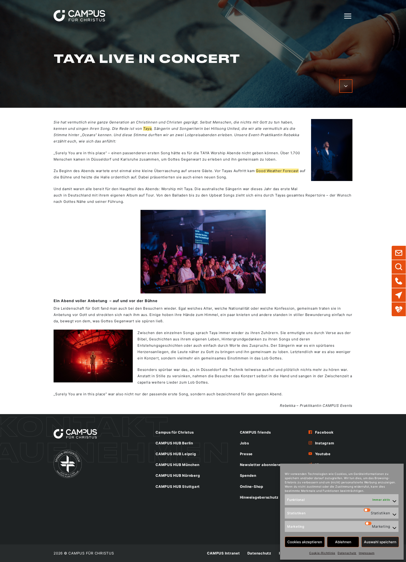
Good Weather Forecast (277, 171)
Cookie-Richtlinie (322, 553)
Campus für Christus (175, 432)
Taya (147, 128)
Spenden (248, 475)
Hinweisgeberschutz (259, 497)
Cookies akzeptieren (304, 542)
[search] (399, 267)
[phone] (399, 281)
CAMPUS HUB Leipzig (176, 454)
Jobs (244, 443)
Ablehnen (343, 542)
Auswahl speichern (380, 542)
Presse (246, 454)
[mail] (399, 253)
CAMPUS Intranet (223, 553)
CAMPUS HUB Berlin (174, 443)
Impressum (367, 553)
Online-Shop (251, 486)
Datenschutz (347, 553)
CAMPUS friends (255, 432)
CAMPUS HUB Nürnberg (178, 475)
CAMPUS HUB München (177, 464)
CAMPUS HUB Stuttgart (178, 486)
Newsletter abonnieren (261, 464)
